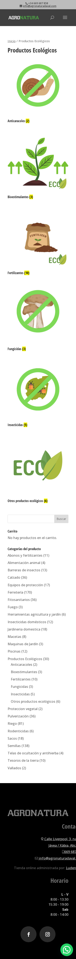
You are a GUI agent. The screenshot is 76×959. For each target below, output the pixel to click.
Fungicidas (19, 686)
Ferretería (15, 592)
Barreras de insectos (24, 570)
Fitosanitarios (19, 599)
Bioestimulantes (24, 672)
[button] (66, 949)
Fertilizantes (21, 679)
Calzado (14, 577)
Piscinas (14, 651)
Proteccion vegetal (23, 708)
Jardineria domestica (24, 629)
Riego (12, 723)
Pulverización (18, 716)
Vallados (14, 768)
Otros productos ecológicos (33, 701)
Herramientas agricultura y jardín (34, 614)
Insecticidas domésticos (27, 622)
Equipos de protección (25, 585)
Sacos (12, 738)
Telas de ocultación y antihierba (33, 753)
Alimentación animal (24, 562)
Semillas (14, 745)
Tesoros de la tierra (23, 760)
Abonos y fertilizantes (25, 555)
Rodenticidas (18, 731)
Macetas (14, 636)
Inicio (12, 41)
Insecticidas (20, 694)
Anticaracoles (21, 664)
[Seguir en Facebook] (28, 934)
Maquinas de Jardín (23, 644)
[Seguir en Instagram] (47, 934)
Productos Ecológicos (25, 659)
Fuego (13, 607)
